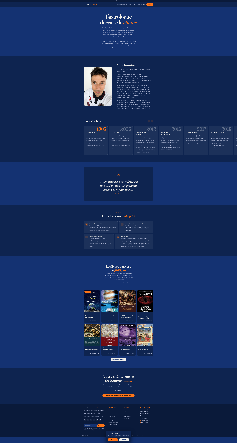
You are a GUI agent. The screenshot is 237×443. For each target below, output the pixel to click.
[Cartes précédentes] (149, 121)
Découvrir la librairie (118, 359)
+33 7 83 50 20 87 (144, 422)
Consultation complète (113, 409)
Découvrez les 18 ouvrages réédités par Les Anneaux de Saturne (118, 0)
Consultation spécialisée (113, 412)
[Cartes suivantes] (152, 121)
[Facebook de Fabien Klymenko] (88, 420)
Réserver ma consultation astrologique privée (118, 395)
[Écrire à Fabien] (97, 420)
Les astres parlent (125, 349)
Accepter (113, 439)
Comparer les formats (112, 424)
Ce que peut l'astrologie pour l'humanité (91, 316)
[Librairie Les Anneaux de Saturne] (100, 420)
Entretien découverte (144, 413)
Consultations (120, 4)
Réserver (150, 4)
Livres (138, 4)
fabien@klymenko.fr (145, 420)
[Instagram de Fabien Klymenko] (91, 420)
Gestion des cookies (151, 435)
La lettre (126, 412)
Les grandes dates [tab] (92, 121)
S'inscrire (100, 425)
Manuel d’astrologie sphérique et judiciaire (144, 317)
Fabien (91, 4)
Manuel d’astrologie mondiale (108, 350)
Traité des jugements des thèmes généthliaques (127, 316)
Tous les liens (126, 418)
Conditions (144, 435)
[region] (118, 140)
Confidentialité (138, 435)
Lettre (133, 4)
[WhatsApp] (94, 420)
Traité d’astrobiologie (108, 315)
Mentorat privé (111, 420)
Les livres (126, 414)
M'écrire (141, 415)
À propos (128, 4)
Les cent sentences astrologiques (143, 350)
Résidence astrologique (113, 422)
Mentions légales (131, 435)
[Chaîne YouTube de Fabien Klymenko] (85, 420)
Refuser (124, 439)
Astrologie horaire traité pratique (91, 350)
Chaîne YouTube (127, 416)
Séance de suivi (111, 414)
